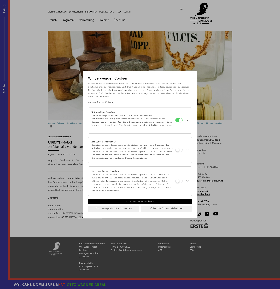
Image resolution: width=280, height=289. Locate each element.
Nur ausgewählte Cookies (113, 208)
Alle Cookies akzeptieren (140, 201)
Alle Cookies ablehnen (166, 208)
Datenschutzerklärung (101, 102)
